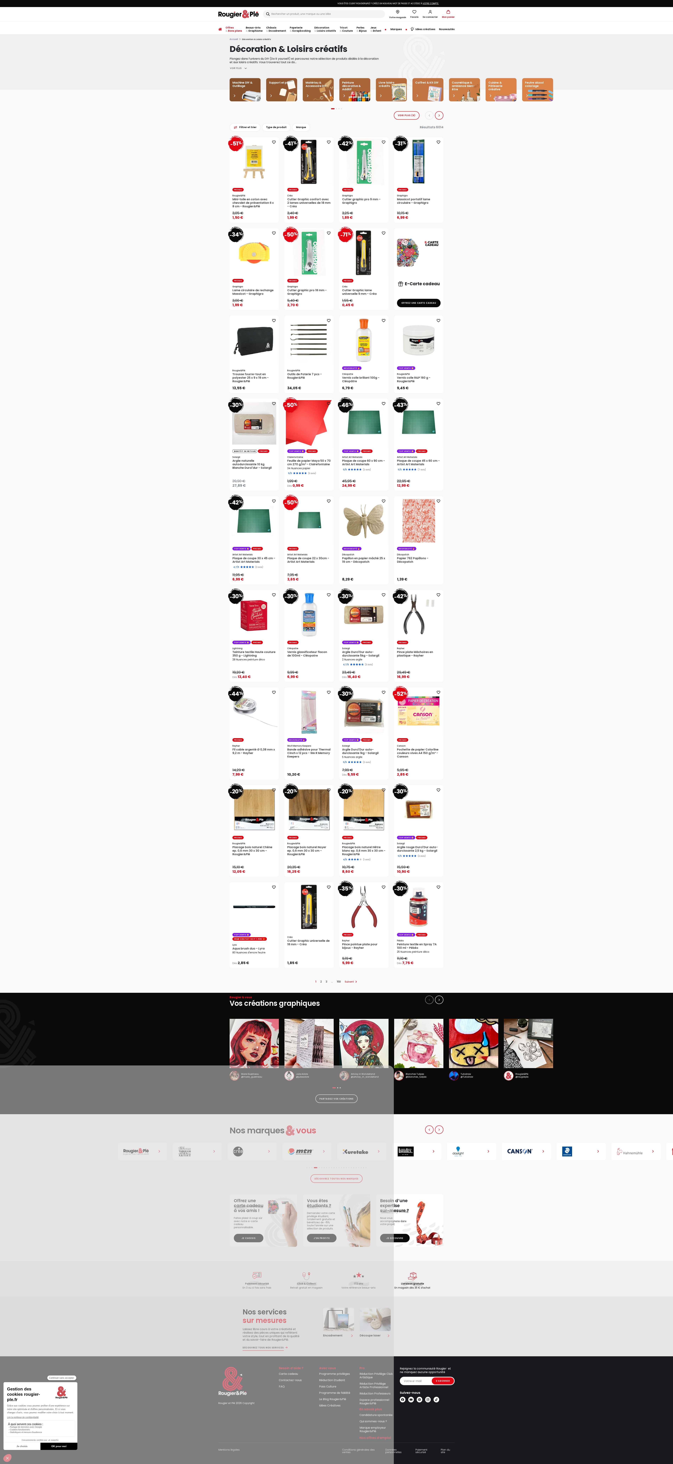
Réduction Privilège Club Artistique (376, 1375)
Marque (301, 127)
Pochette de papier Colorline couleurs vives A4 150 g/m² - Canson (417, 753)
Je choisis (249, 1238)
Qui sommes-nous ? (373, 1421)
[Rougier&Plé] (34, 1151)
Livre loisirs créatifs (386, 84)
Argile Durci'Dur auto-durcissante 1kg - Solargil (360, 751)
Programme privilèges (334, 1374)
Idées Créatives (330, 1406)
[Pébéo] (638, 1151)
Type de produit (276, 127)
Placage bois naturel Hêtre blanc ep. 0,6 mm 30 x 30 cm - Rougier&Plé (363, 850)
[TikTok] (436, 1399)
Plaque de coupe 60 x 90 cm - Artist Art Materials (363, 462)
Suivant (349, 981)
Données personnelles (393, 1451)
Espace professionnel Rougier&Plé (374, 1401)
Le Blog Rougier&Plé (332, 1399)
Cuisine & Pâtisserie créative (495, 86)
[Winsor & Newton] (89, 1151)
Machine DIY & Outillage (242, 84)
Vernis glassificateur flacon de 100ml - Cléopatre (307, 653)
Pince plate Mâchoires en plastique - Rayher (415, 653)
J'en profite (322, 1238)
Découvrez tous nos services (263, 1347)
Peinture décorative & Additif (351, 86)
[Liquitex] (309, 1151)
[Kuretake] (254, 1151)
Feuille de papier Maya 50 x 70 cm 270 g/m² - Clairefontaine (309, 462)
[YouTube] (411, 1399)
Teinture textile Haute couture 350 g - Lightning (253, 653)
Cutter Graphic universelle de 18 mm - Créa (308, 942)
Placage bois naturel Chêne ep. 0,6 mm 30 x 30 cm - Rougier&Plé (252, 850)
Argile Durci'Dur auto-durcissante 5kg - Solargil (360, 653)
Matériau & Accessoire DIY (316, 84)
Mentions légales (229, 1450)
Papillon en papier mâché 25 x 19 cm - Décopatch (363, 560)
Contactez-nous (290, 1380)
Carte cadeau (288, 1374)
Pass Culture (327, 1387)
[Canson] (418, 1151)
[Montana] (199, 1151)
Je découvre (394, 1238)
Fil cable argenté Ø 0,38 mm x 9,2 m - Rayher (253, 751)
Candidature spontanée (376, 1415)
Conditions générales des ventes (358, 1451)
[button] (430, 14)
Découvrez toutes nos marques (337, 1178)
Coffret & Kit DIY (426, 83)
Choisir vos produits (422, 386)
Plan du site (445, 1451)
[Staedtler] (473, 1151)
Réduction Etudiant (332, 1380)
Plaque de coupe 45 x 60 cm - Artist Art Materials (418, 462)
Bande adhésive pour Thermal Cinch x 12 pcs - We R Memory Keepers (309, 753)
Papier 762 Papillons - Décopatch (412, 560)
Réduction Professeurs (375, 1394)
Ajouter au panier (257, 216)
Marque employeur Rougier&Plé (373, 1429)
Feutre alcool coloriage (534, 84)
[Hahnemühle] (528, 1151)
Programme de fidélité (334, 1393)
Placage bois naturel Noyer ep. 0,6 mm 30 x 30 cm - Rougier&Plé (306, 850)
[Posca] (583, 1151)
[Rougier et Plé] (232, 1381)
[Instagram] (428, 1399)
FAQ (282, 1387)
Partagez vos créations (336, 1098)
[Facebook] (402, 1399)
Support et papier (281, 83)
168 (339, 981)
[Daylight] (364, 1151)
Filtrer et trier (248, 127)
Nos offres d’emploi (375, 1438)
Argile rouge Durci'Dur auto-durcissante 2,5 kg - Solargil (417, 849)
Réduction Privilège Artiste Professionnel (374, 1385)
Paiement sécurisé (421, 1451)
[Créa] (144, 1151)
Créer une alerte (256, 484)
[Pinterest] (419, 1399)
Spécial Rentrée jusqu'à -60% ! (336, 3)
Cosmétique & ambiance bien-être (463, 86)
